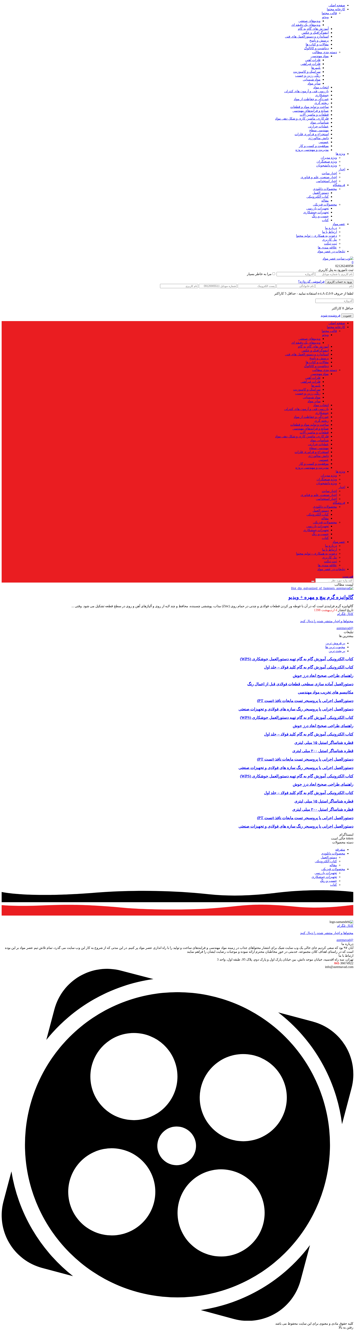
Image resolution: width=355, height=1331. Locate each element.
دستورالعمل (320, 192)
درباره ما (331, 228)
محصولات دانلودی (325, 189)
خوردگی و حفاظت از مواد (311, 99)
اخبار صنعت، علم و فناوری (319, 177)
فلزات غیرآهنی (310, 64)
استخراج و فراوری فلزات (312, 134)
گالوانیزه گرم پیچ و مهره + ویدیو (320, 597)
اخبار (342, 169)
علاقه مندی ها (327, 247)
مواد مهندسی (320, 56)
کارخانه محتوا (336, 9)
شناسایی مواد (319, 122)
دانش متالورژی (318, 138)
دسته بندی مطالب (324, 52)
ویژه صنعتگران (327, 161)
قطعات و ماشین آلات (314, 114)
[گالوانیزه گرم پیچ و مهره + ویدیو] (322, 588)
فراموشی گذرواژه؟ (311, 281)
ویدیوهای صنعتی (309, 21)
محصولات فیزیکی (325, 204)
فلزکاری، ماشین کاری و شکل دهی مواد (302, 118)
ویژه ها (340, 153)
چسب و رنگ (320, 216)
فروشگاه (339, 185)
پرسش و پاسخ (319, 40)
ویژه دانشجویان (326, 165)
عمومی (324, 142)
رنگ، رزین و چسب (307, 75)
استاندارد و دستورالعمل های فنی (307, 36)
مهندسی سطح (319, 130)
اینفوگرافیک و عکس (315, 32)
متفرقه (340, 849)
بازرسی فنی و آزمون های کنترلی (306, 91)
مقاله (325, 200)
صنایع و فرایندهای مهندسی (311, 110)
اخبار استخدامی (326, 181)
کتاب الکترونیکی (318, 196)
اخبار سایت (329, 173)
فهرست (347, 576)
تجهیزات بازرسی (317, 208)
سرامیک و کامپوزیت (306, 71)
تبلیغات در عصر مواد (331, 251)
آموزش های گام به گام (313, 28)
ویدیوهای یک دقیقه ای (305, 25)
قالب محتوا (329, 13)
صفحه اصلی (336, 5)
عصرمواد (339, 224)
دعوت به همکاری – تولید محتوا (316, 235)
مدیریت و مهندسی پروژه (312, 149)
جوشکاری (322, 95)
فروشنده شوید (330, 315)
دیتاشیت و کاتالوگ (316, 48)
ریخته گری (321, 103)
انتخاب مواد (321, 87)
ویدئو (325, 17)
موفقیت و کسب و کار (314, 146)
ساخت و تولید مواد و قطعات (309, 107)
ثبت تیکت (330, 243)
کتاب (325, 220)
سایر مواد (314, 83)
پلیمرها (315, 67)
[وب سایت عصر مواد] (338, 258)
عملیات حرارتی (318, 126)
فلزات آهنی (312, 60)
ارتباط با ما (329, 232)
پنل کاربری (329, 239)
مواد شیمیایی (311, 79)
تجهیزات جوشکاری (316, 212)
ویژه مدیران (329, 157)
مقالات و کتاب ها (317, 44)
